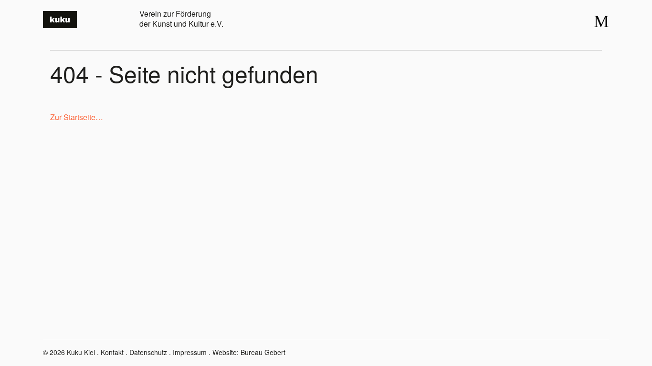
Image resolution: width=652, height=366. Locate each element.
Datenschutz (148, 352)
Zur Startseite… (76, 117)
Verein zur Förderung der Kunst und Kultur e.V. (181, 18)
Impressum (190, 352)
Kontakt (112, 352)
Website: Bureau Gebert (248, 352)
